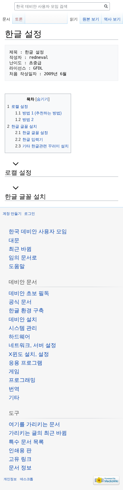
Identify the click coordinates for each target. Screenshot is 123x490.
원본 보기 (90, 19)
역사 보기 (112, 19)
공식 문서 (20, 302)
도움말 (17, 266)
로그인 (29, 214)
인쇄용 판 (20, 450)
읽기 (74, 19)
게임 (14, 371)
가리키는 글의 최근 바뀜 (38, 433)
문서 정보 (20, 468)
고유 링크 (20, 459)
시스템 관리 (23, 328)
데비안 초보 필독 (29, 293)
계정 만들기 (12, 214)
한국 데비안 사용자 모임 (38, 231)
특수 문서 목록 (26, 442)
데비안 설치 (23, 319)
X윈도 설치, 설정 (29, 354)
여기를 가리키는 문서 (34, 424)
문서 (6, 19)
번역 (14, 389)
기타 (14, 398)
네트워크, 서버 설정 (32, 345)
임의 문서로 (23, 258)
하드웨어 (19, 337)
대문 (14, 240)
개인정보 (10, 479)
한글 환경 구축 (26, 310)
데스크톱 (26, 479)
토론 (19, 19)
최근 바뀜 (20, 249)
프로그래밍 (22, 380)
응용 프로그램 (25, 363)
